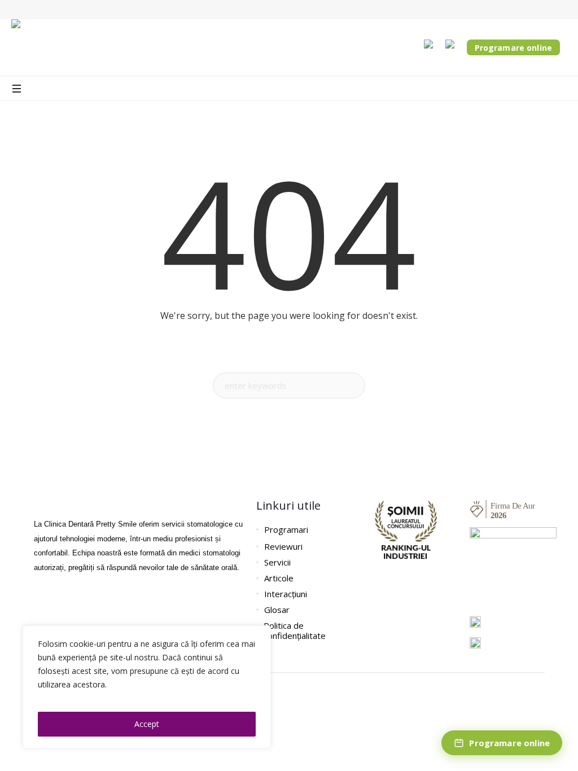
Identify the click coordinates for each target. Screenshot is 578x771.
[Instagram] (59, 601)
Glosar (277, 609)
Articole (279, 578)
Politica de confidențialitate (295, 630)
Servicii (277, 562)
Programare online (513, 47)
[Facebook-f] (39, 601)
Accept (146, 724)
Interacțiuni (285, 594)
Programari (286, 529)
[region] (147, 686)
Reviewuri (283, 546)
